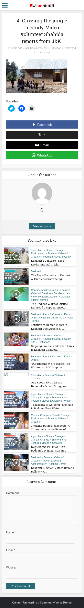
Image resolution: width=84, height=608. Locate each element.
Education (36, 375)
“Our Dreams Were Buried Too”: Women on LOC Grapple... (51, 365)
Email (10, 550)
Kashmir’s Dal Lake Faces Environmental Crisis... (47, 262)
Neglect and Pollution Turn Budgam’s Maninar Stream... (48, 448)
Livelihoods (44, 342)
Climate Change (54, 250)
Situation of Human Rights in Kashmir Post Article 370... (49, 326)
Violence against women (44, 296)
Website (11, 567)
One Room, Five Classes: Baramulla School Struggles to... (51, 384)
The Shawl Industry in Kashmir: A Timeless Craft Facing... (51, 277)
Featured (36, 271)
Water (67, 400)
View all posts (42, 226)
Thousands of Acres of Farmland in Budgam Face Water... (52, 406)
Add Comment (33, 48)
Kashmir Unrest (49, 317)
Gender (58, 293)
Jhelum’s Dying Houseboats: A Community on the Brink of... (50, 427)
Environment (38, 253)
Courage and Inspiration (44, 290)
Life (66, 293)
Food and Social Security (57, 256)
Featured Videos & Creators (46, 314)
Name (11, 532)
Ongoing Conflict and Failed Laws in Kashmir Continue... (52, 347)
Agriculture (37, 250)
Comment (12, 493)
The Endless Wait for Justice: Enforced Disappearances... (50, 305)
